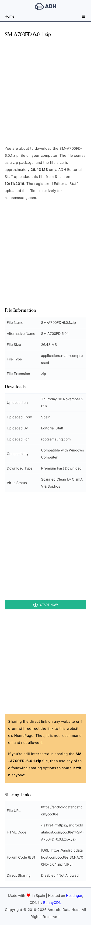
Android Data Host (45, 6)
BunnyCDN (52, 902)
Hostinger (74, 895)
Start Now (49, 605)
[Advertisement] (45, 87)
